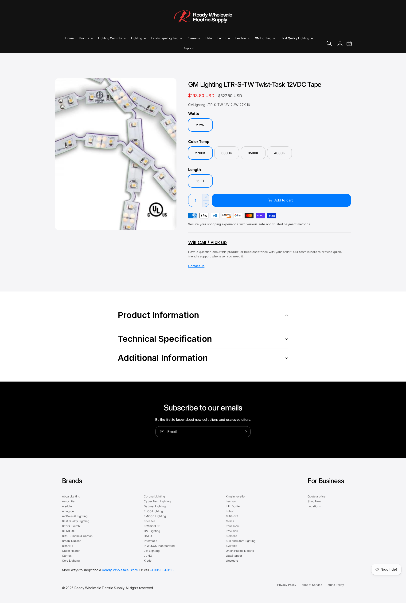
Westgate (232, 560)
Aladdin (67, 506)
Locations (314, 506)
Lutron (222, 38)
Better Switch (71, 526)
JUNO (148, 555)
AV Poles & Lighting (74, 516)
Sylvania (231, 546)
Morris (230, 521)
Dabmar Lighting (154, 506)
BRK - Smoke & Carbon (77, 536)
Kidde (147, 560)
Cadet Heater (71, 550)
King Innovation (236, 496)
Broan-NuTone (71, 541)
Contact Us (196, 266)
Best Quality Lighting (295, 38)
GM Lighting (263, 38)
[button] (86, 38)
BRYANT (67, 546)
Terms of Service (311, 585)
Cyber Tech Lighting (157, 501)
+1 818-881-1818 (162, 570)
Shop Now (314, 501)
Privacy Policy (286, 585)
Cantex (66, 555)
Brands (84, 38)
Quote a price (316, 496)
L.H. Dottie (233, 506)
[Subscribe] (245, 431)
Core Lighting (71, 560)
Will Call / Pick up (207, 242)
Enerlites (149, 521)
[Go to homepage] (203, 16)
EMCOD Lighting (155, 516)
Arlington (68, 511)
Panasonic (233, 526)
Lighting (136, 38)
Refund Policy (335, 585)
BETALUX (68, 531)
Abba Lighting (71, 496)
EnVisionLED (152, 526)
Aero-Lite (68, 501)
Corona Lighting (154, 496)
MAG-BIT (232, 516)
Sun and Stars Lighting (240, 541)
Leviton (240, 38)
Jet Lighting (151, 550)
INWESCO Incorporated (159, 546)
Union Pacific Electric (240, 550)
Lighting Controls (110, 38)
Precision (232, 531)
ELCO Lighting (153, 511)
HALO (148, 536)
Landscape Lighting (165, 38)
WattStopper (234, 555)
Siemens (231, 536)
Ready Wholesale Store (120, 570)
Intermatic (150, 541)
